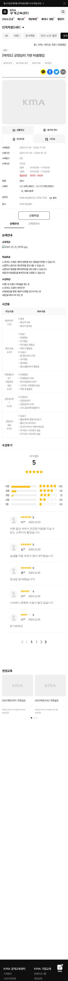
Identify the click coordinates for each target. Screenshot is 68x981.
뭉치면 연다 (52, 130)
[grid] (34, 571)
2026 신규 (7, 19)
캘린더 (61, 19)
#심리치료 (36, 63)
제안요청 (38, 978)
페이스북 (50, 72)
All (6, 35)
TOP (60, 955)
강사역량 (30, 35)
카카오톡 (43, 72)
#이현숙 (48, 63)
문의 (54, 198)
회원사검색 (28, 191)
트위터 (56, 72)
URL (63, 72)
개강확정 (32, 19)
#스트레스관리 (22, 63)
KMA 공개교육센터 (14, 968)
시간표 (52, 139)
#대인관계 (8, 63)
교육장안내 (33, 223)
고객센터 (7, 973)
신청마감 (34, 215)
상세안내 (14, 223)
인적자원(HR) (11, 27)
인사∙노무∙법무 (49, 35)
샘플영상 (20, 130)
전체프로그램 (40, 973)
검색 (63, 12)
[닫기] (64, 3)
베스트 (20, 19)
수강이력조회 (9, 978)
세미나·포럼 (47, 19)
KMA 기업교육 (42, 968)
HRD (16, 35)
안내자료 (20, 139)
